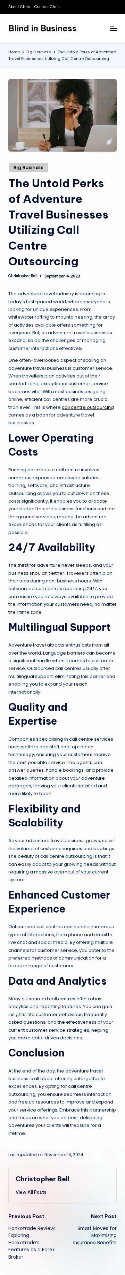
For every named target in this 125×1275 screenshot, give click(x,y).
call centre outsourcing (88, 407)
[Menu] (113, 28)
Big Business (29, 167)
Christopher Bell (42, 1179)
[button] (31, 1192)
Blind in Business (42, 28)
